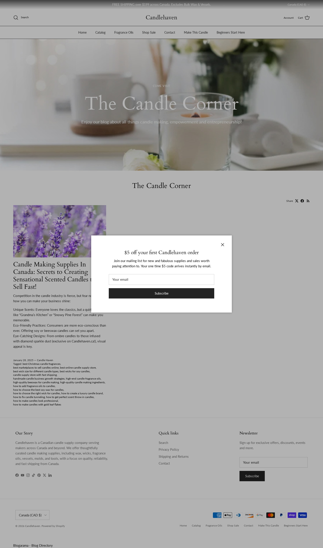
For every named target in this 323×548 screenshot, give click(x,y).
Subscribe (162, 293)
